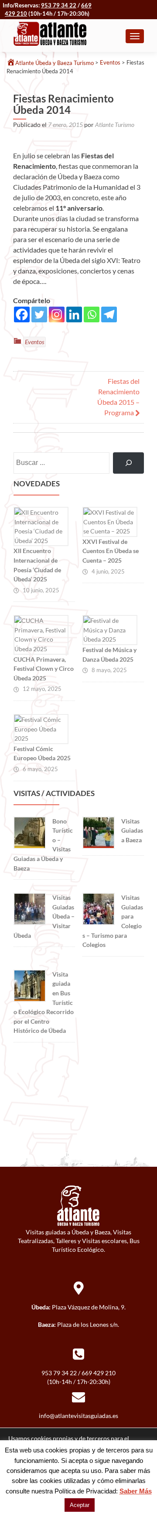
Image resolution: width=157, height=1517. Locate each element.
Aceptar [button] (79, 1505)
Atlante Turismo (114, 124)
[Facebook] (22, 314)
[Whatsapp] (91, 314)
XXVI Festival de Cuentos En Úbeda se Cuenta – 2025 (110, 551)
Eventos (34, 341)
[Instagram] (57, 314)
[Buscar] (128, 463)
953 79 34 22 (58, 5)
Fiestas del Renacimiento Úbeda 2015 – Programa (118, 397)
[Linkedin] (74, 314)
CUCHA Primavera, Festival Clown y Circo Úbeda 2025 (44, 669)
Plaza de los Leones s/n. (88, 1324)
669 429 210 (99, 1373)
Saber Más (135, 1491)
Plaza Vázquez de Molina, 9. (89, 1307)
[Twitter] (39, 314)
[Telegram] (109, 314)
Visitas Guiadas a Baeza (132, 830)
